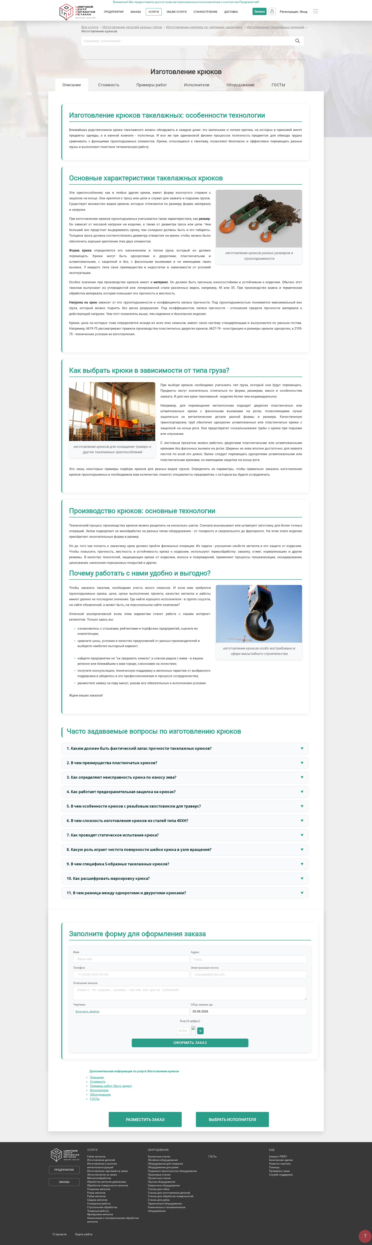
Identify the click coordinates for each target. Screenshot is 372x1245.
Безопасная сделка (281, 1160)
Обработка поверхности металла (107, 1185)
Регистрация (289, 11)
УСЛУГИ (154, 11)
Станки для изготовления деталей (169, 1192)
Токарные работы (98, 1210)
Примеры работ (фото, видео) (111, 1086)
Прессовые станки (159, 1174)
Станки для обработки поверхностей (170, 1196)
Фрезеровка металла (100, 1214)
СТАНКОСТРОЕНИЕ (205, 11)
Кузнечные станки (159, 1156)
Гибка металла (96, 1156)
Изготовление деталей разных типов (132, 27)
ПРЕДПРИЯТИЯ (114, 11)
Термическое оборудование (165, 1203)
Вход (303, 11)
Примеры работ (151, 85)
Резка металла (96, 1192)
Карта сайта (83, 1234)
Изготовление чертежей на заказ (107, 1171)
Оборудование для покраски (165, 1163)
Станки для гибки (158, 1189)
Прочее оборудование (161, 1181)
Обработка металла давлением (106, 1181)
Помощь (274, 1167)
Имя (76, 952)
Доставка (231, 11)
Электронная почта (205, 967)
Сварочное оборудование (164, 1185)
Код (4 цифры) (190, 1021)
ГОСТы (95, 1098)
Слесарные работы (99, 1203)
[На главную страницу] (81, 19)
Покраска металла (98, 1189)
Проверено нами (279, 1171)
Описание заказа (85, 983)
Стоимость (108, 85)
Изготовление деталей (101, 1160)
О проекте (60, 1234)
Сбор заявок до (202, 1004)
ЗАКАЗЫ (135, 11)
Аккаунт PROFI (278, 1156)
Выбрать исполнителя (232, 1119)
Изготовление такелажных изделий (276, 27)
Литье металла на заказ (102, 1174)
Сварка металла (97, 1199)
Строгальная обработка (102, 1207)
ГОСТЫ (278, 85)
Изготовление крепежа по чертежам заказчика (204, 27)
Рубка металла (96, 1196)
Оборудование (240, 85)
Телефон (79, 967)
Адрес (195, 952)
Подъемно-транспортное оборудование (172, 1171)
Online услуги (177, 11)
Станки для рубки (159, 1199)
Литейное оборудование (163, 1160)
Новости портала (280, 1163)
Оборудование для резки (163, 1167)
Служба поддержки (281, 1174)
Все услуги (89, 27)
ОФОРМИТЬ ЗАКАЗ (190, 1043)
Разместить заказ (145, 1119)
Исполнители (196, 85)
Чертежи (79, 1004)
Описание (71, 85)
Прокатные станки (159, 1178)
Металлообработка (99, 1178)
